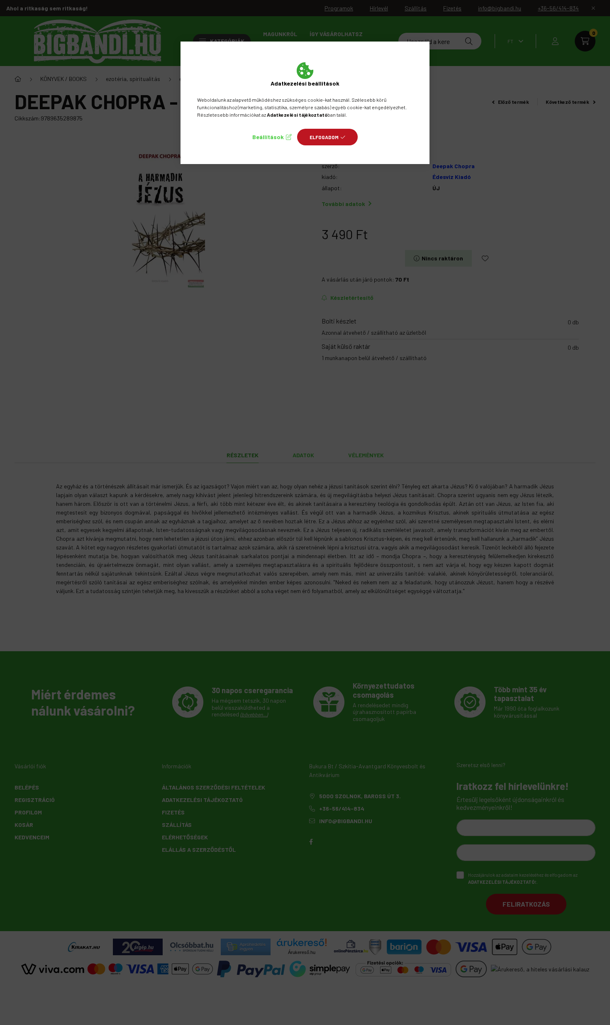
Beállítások (268, 136)
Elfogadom (324, 137)
